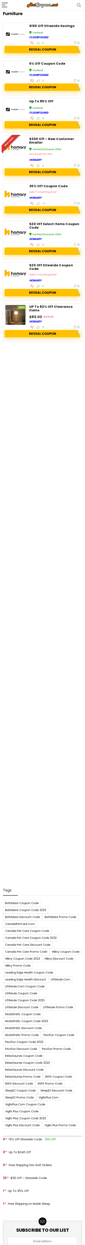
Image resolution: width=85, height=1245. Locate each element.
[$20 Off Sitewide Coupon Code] (15, 273)
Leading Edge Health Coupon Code (29, 973)
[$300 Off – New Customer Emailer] (15, 147)
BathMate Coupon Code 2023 (25, 910)
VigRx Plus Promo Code (60, 1125)
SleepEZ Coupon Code (20, 1090)
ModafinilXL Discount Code (23, 1028)
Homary (35, 160)
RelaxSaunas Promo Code (23, 1077)
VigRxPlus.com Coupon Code (25, 1104)
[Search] (79, 5)
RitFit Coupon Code (58, 1077)
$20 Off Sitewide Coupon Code (51, 267)
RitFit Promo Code (50, 1084)
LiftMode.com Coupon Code (25, 986)
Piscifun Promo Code (56, 1049)
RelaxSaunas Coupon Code (23, 1056)
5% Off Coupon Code (47, 63)
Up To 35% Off (18, 1191)
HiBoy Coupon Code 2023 (22, 959)
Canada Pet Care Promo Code (26, 952)
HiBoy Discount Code (59, 959)
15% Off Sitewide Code (25, 1139)
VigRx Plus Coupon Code (22, 1111)
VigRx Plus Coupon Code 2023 (25, 1118)
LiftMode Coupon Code (21, 993)
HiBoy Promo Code (18, 966)
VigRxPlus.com (49, 1097)
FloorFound (38, 37)
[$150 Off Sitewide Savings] (15, 34)
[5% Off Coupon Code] (15, 72)
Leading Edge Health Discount (25, 979)
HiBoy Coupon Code (65, 952)
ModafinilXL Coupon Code (23, 1014)
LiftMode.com (60, 979)
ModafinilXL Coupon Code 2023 (26, 1021)
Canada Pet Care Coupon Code (27, 931)
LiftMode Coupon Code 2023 (24, 1000)
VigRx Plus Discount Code (22, 1125)
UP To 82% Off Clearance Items (51, 308)
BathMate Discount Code (22, 917)
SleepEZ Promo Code (19, 1097)
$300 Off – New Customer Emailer (51, 141)
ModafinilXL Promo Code (22, 1035)
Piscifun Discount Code (21, 1049)
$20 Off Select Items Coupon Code (54, 226)
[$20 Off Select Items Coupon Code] (15, 232)
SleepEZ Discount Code (56, 1090)
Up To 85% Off (41, 101)
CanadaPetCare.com (20, 924)
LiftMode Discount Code (21, 1007)
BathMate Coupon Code (22, 903)
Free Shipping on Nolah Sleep (29, 1204)
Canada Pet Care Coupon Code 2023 (31, 938)
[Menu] (4, 5)
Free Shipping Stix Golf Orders (30, 1165)
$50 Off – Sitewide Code (28, 1178)
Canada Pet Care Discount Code (27, 945)
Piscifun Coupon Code (58, 1035)
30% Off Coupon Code (48, 186)
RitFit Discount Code (19, 1084)
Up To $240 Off (20, 1152)
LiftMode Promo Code (58, 1007)
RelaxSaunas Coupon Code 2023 (27, 1063)
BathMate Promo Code (60, 917)
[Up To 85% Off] (15, 109)
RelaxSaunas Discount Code (24, 1070)
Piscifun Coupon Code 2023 (24, 1042)
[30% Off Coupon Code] (15, 194)
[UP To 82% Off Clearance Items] (15, 315)
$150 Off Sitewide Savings (52, 26)
